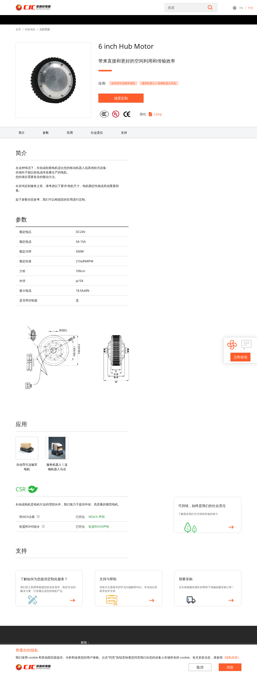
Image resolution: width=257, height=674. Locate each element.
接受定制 (121, 98)
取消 (200, 667)
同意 (230, 667)
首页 (18, 29)
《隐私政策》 (232, 657)
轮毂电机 (30, 29)
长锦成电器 (41, 7)
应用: (102, 83)
